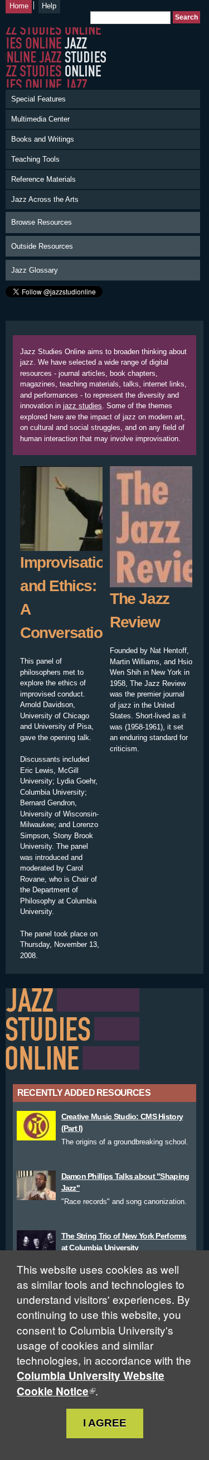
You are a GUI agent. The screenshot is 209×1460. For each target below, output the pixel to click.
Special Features (38, 99)
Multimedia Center (40, 119)
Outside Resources (42, 246)
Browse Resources (41, 222)
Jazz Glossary (34, 270)
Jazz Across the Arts (45, 199)
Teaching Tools (35, 159)
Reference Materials (43, 179)
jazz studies (82, 406)
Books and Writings (42, 139)
